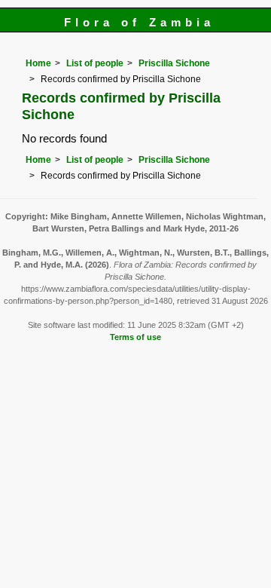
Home (38, 63)
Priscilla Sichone (174, 63)
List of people (94, 63)
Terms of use (135, 336)
